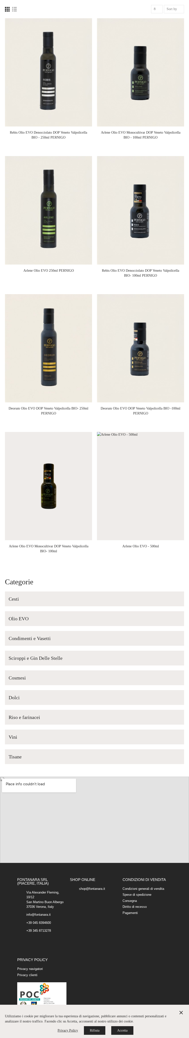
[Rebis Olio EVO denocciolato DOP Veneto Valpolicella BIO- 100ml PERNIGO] (140, 210)
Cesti (14, 599)
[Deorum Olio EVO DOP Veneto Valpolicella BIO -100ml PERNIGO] (140, 348)
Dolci (14, 697)
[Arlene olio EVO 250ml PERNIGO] (48, 210)
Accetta (122, 1030)
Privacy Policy (68, 1030)
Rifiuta (94, 1030)
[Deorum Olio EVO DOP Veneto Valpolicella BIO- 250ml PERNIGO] (48, 348)
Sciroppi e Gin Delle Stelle (36, 658)
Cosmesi (17, 677)
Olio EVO (19, 618)
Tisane (15, 756)
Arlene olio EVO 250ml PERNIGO (48, 270)
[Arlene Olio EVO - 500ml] (140, 486)
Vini (13, 737)
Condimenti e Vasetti (30, 638)
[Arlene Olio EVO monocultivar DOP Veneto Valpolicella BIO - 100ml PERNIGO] (140, 72)
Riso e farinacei (24, 717)
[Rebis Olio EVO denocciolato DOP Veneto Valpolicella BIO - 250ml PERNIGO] (48, 72)
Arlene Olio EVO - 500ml (140, 546)
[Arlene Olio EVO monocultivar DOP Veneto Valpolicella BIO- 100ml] (48, 486)
